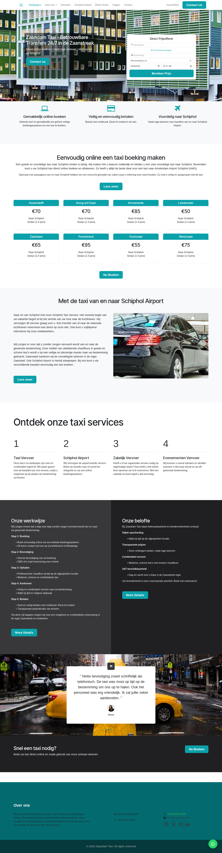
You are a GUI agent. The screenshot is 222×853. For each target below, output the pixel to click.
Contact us (37, 61)
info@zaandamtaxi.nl (178, 817)
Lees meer (111, 186)
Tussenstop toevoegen (162, 50)
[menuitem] (35, 5)
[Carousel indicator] (105, 95)
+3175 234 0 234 (176, 814)
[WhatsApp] (212, 843)
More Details (24, 632)
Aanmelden (172, 5)
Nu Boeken (111, 274)
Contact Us (194, 5)
